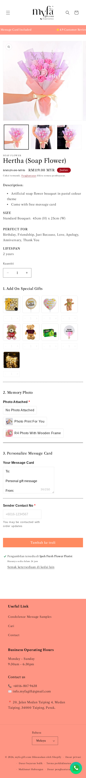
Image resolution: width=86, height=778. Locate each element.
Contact (13, 635)
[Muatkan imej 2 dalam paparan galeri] (43, 137)
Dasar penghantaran (59, 769)
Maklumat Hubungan (31, 769)
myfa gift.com (23, 757)
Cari (11, 626)
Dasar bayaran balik (30, 763)
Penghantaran (28, 175)
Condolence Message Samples (30, 617)
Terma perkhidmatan (58, 763)
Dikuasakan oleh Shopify (46, 757)
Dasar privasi (73, 757)
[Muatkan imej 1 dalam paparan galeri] (16, 137)
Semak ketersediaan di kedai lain (30, 567)
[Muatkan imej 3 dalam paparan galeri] (69, 137)
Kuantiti (8, 263)
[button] (8, 12)
